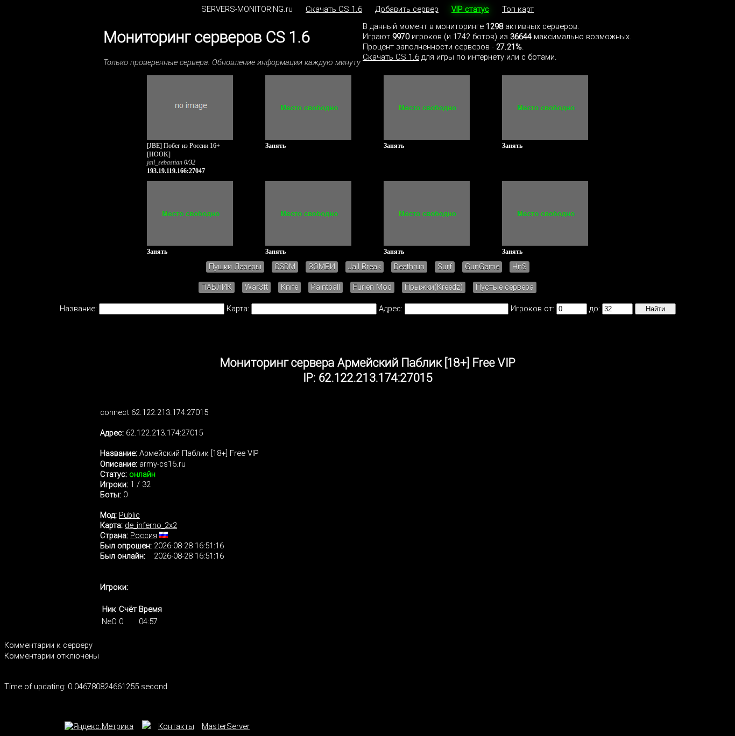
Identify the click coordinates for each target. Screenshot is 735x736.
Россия (143, 535)
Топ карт (518, 9)
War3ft (256, 287)
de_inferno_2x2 (151, 525)
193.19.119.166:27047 (176, 171)
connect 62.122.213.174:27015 (154, 412)
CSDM (284, 266)
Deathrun (409, 266)
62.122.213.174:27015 (164, 433)
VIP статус (470, 9)
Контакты (176, 726)
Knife (289, 287)
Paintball (325, 287)
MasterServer (226, 726)
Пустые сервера (505, 287)
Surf (444, 266)
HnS (519, 266)
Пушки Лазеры (235, 266)
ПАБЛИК (216, 287)
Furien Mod (372, 287)
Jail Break (364, 266)
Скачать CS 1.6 (334, 9)
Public (129, 515)
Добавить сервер (407, 9)
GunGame (482, 266)
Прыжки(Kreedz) (434, 287)
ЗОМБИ (321, 266)
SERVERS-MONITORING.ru (247, 9)
